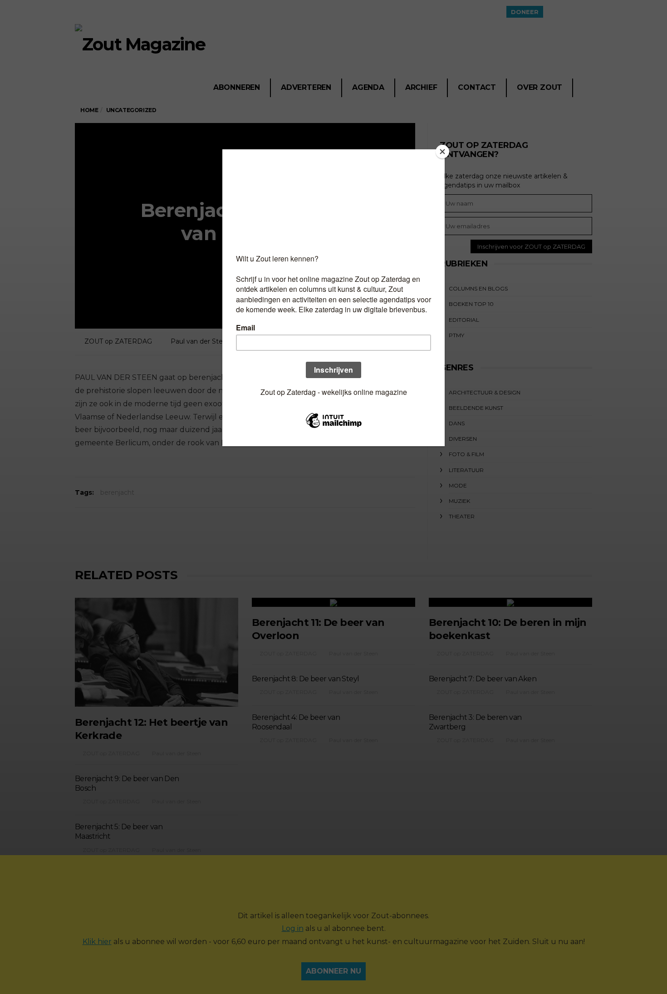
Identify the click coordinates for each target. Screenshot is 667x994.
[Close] (442, 151)
